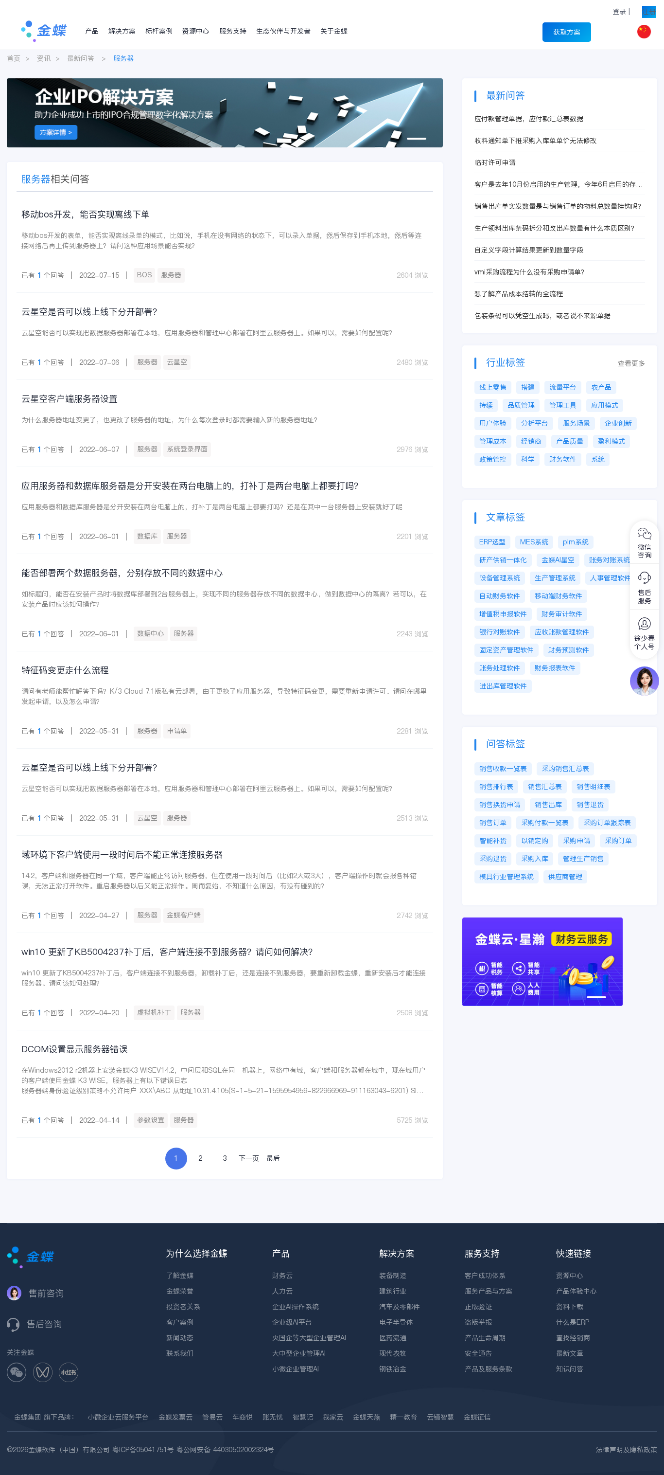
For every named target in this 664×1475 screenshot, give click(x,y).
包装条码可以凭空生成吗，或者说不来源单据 (542, 316)
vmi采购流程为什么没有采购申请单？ (531, 272)
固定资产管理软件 (506, 650)
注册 (649, 12)
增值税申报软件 (503, 614)
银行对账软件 (499, 632)
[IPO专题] (225, 83)
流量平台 (563, 387)
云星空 (177, 362)
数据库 (147, 536)
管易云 (212, 1417)
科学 (528, 459)
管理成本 (493, 441)
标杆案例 (159, 31)
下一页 (249, 1158)
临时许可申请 (494, 162)
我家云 (333, 1417)
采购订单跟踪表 (607, 822)
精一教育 (403, 1417)
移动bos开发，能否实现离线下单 (85, 214)
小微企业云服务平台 (118, 1417)
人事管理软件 (610, 578)
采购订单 (618, 840)
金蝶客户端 (184, 915)
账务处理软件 (499, 668)
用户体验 (493, 423)
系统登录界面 (187, 449)
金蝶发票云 (175, 1417)
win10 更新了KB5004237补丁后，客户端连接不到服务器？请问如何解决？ (169, 952)
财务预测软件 (568, 650)
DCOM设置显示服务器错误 (74, 1049)
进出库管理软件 (503, 686)
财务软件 (563, 459)
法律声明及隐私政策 (626, 1450)
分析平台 (534, 423)
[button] (416, 139)
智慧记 (303, 1417)
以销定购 (534, 840)
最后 (273, 1158)
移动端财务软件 (558, 596)
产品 (92, 31)
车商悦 (242, 1417)
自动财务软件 (499, 596)
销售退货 (590, 804)
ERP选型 (492, 542)
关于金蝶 (334, 31)
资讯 (44, 58)
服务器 (171, 275)
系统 (598, 459)
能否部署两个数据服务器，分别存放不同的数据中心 (122, 573)
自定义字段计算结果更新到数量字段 (528, 250)
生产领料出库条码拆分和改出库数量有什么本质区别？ (556, 228)
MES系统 (534, 542)
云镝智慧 (440, 1417)
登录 (619, 12)
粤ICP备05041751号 (143, 1450)
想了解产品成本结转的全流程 (518, 294)
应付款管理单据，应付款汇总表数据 (528, 119)
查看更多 (631, 363)
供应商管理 (565, 876)
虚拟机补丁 (154, 1012)
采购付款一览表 (545, 822)
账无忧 (272, 1417)
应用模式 (604, 405)
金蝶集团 (27, 1417)
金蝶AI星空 (558, 560)
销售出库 (548, 804)
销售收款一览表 (503, 768)
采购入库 (534, 858)
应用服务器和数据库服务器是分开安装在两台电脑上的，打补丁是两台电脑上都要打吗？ (192, 486)
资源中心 (196, 31)
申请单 (177, 731)
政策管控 (493, 459)
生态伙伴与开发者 (283, 31)
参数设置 (150, 1120)
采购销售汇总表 (565, 768)
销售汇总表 (545, 786)
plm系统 (576, 542)
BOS (144, 275)
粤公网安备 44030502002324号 (225, 1450)
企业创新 (618, 423)
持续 (486, 405)
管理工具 (563, 405)
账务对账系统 (609, 560)
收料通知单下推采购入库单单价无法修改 (535, 140)
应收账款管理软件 (562, 632)
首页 (13, 58)
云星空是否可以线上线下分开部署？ (91, 312)
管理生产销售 (583, 858)
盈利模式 (611, 441)
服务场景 (576, 423)
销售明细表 (594, 786)
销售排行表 (496, 786)
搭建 (528, 387)
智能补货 (493, 840)
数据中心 (150, 633)
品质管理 (521, 405)
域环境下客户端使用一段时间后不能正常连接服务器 (122, 854)
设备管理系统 (499, 578)
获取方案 (566, 32)
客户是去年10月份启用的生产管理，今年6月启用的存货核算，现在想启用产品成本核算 (558, 185)
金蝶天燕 (366, 1417)
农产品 (601, 387)
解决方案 (122, 31)
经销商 (531, 441)
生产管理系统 (555, 578)
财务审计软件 (562, 614)
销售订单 (493, 822)
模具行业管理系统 (506, 876)
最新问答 (80, 58)
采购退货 (493, 858)
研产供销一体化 (503, 560)
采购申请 (576, 840)
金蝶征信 (477, 1417)
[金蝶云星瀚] (542, 922)
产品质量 (569, 441)
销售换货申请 (499, 804)
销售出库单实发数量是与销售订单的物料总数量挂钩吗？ (559, 206)
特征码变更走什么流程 (65, 670)
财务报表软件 (555, 668)
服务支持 (232, 31)
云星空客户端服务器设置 (69, 399)
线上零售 (493, 387)
